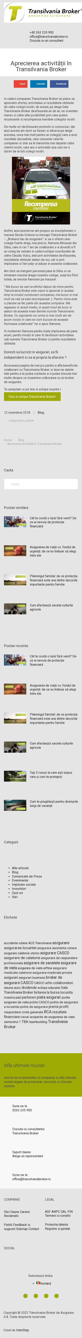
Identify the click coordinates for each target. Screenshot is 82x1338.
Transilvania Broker (25, 1133)
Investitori (19, 889)
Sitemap (22, 1229)
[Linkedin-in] (25, 1296)
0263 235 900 (22, 1110)
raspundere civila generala (23, 1012)
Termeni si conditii (57, 1216)
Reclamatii (11, 1216)
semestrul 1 (12, 1022)
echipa (42, 988)
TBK (24, 1022)
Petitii (8, 1225)
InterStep (22, 1330)
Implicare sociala (24, 884)
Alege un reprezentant (27, 1156)
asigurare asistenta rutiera (57, 948)
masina (9, 997)
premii (30, 420)
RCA (48, 1012)
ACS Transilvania (40, 943)
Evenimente (20, 880)
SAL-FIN (67, 1212)
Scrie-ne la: (20, 1175)
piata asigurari (49, 997)
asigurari (11, 977)
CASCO (26, 982)
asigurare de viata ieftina (35, 968)
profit (63, 1007)
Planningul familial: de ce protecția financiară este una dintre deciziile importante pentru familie (53, 580)
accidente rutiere (16, 943)
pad (18, 997)
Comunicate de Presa (27, 876)
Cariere (25, 1212)
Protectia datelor (56, 1224)
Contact (33, 1229)
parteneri (29, 997)
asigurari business (32, 978)
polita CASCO (39, 1002)
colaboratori (16, 420)
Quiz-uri (17, 893)
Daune (14, 1212)
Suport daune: (21, 1152)
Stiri (15, 897)
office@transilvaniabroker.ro (31, 1179)
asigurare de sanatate (42, 963)
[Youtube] (46, 1296)
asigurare (60, 942)
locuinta (66, 992)
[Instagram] (56, 1296)
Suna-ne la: (19, 1106)
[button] (20, 84)
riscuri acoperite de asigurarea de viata (48, 1017)
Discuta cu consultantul (28, 1129)
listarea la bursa (47, 992)
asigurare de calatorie (22, 958)
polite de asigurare (34, 1007)
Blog (41, 412)
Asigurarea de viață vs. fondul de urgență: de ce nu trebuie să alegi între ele (53, 551)
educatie (54, 988)
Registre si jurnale (57, 1229)
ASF (48, 1212)
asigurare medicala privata (52, 973)
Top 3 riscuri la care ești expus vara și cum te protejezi (51, 775)
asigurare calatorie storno (21, 953)
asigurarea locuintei (20, 948)
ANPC (56, 1212)
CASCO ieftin (43, 983)
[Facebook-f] (36, 1296)
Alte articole (20, 868)
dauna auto (12, 988)
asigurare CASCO (54, 953)
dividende (29, 987)
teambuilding (38, 1022)
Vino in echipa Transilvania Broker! (32, 396)
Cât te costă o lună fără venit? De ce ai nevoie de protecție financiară (53, 522)
